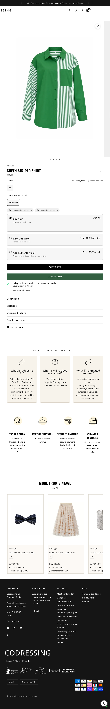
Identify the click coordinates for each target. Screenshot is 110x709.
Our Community (64, 601)
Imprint (85, 601)
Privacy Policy (88, 597)
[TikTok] (10, 634)
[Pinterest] (22, 628)
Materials (12, 305)
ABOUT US (62, 589)
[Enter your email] (50, 611)
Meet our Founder (65, 593)
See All (55, 487)
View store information (22, 290)
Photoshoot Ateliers (66, 605)
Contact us (62, 620)
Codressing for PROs (67, 631)
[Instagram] (16, 628)
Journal (60, 642)
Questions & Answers (67, 616)
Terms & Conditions (91, 593)
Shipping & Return (16, 312)
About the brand (15, 327)
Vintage (10, 166)
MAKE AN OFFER (69, 277)
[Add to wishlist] (101, 170)
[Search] (82, 10)
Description (13, 298)
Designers (62, 597)
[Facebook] (10, 628)
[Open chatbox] (104, 703)
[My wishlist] (75, 10)
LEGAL (85, 589)
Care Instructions (16, 320)
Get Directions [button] (13, 621)
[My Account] (64, 10)
